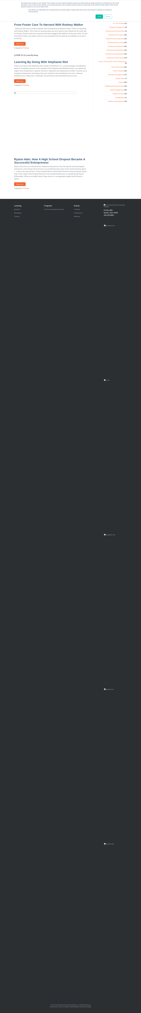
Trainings (77, 209)
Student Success (118, 93)
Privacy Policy (54, 1007)
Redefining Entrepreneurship (114, 86)
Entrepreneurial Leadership (115, 38)
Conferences (78, 213)
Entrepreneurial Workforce (115, 50)
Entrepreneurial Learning (115, 42)
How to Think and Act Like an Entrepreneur (113, 61)
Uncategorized (120, 97)
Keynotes (17, 209)
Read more (20, 44)
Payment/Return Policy (76, 1007)
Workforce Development (116, 101)
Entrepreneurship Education (114, 54)
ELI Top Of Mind (118, 23)
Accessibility (87, 1007)
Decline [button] (108, 16)
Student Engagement (117, 90)
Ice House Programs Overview (54, 209)
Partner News (120, 78)
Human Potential (118, 71)
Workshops (17, 213)
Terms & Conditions (64, 1007)
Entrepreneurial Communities (115, 31)
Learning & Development (116, 74)
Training (16, 216)
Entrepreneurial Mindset (116, 46)
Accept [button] (99, 16)
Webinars (77, 216)
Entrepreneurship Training (115, 58)
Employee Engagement (117, 27)
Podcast (26, 48)
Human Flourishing (117, 67)
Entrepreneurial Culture (116, 35)
